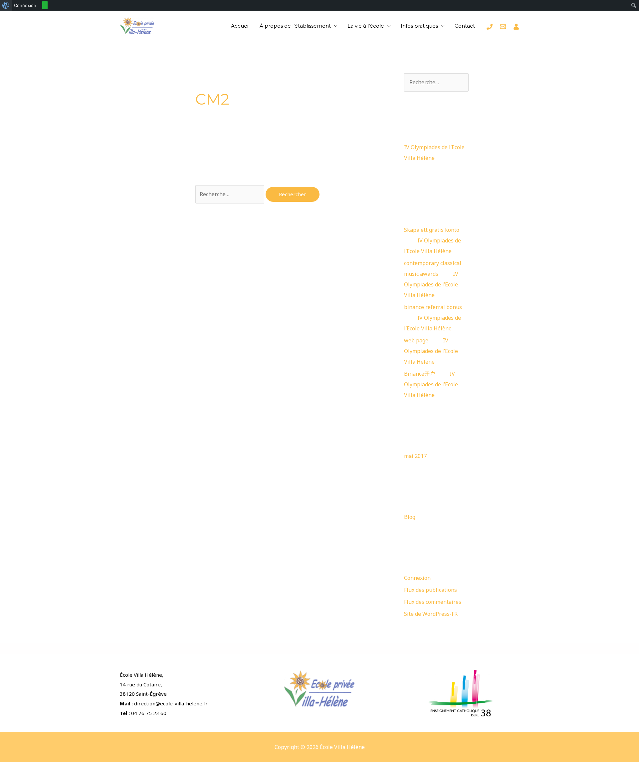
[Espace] (516, 27)
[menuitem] (6, 5)
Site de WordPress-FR (431, 613)
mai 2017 (415, 456)
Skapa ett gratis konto (431, 229)
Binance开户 (419, 373)
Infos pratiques (419, 26)
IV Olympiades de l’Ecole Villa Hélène (431, 284)
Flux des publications (430, 589)
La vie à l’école (365, 26)
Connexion (417, 577)
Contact (465, 26)
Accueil (240, 26)
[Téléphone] (490, 27)
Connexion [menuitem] (25, 5)
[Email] (503, 27)
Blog (409, 517)
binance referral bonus (433, 307)
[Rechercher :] (230, 194)
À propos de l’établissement (295, 26)
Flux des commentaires (432, 601)
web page (416, 340)
